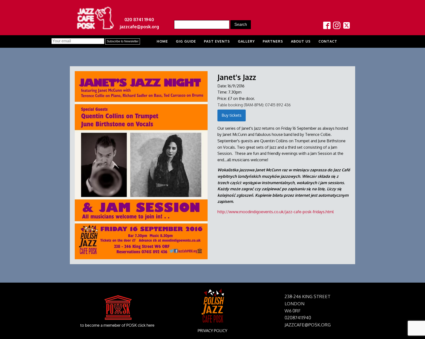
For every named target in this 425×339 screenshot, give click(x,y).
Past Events (217, 41)
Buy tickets (232, 115)
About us (301, 41)
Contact (328, 41)
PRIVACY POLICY (212, 330)
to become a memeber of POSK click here (117, 325)
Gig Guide (186, 41)
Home (162, 41)
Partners (273, 41)
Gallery (246, 41)
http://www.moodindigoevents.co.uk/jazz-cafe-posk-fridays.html (275, 211)
